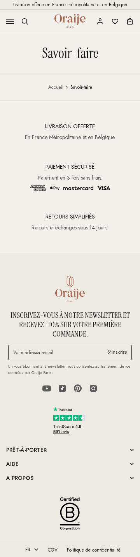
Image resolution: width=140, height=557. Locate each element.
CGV (53, 549)
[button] (25, 21)
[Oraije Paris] (70, 21)
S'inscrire (117, 352)
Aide (12, 464)
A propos (19, 478)
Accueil (55, 87)
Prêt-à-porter (26, 450)
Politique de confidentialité (94, 549)
